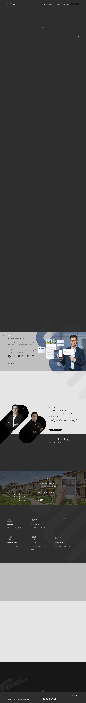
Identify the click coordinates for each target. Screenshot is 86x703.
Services (40, 4)
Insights (58, 4)
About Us (45, 4)
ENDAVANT (76, 699)
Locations (63, 4)
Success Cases (51, 4)
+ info (27, 436)
